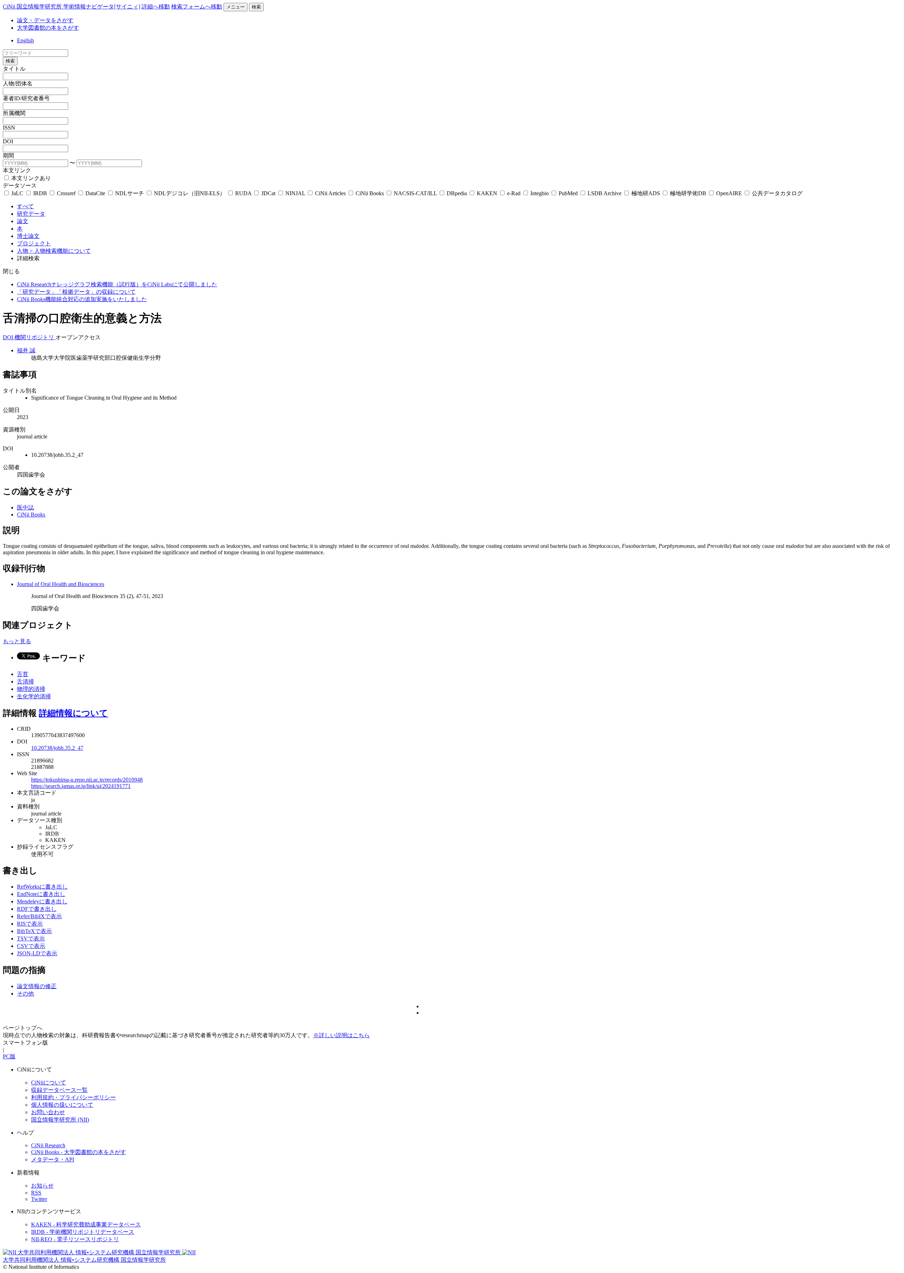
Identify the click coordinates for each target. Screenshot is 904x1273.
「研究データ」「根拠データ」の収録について (76, 292)
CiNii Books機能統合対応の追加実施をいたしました (82, 299)
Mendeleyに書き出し (42, 901)
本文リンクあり (30, 178)
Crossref (66, 193)
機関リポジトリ (34, 337)
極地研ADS (645, 193)
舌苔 (22, 674)
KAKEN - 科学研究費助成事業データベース (86, 1224)
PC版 (9, 1056)
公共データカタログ (776, 193)
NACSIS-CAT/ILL (415, 193)
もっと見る (17, 641)
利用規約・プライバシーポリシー (73, 1097)
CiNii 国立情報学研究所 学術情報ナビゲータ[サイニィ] (71, 7)
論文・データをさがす (45, 20)
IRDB (40, 193)
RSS (36, 1193)
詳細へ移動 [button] (156, 7)
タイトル (14, 69)
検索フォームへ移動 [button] (196, 7)
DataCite (95, 193)
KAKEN (487, 193)
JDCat (268, 193)
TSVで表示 (31, 939)
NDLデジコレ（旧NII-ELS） (190, 193)
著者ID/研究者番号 (26, 98)
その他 (25, 994)
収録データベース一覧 (59, 1090)
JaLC (17, 193)
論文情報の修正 (36, 986)
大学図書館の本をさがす (48, 28)
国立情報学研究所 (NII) (60, 1120)
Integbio (539, 193)
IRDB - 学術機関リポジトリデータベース (82, 1232)
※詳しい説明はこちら (341, 1035)
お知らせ (42, 1186)
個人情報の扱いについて (62, 1105)
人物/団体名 (17, 83)
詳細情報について (73, 713)
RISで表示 (30, 924)
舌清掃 (25, 682)
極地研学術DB (688, 193)
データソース (20, 186)
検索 (256, 7)
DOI (8, 141)
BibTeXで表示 (34, 931)
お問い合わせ (48, 1112)
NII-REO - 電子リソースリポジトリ (75, 1239)
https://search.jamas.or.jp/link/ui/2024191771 (81, 786)
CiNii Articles (330, 193)
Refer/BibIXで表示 (39, 916)
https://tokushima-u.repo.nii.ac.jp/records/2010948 (87, 780)
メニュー (235, 7)
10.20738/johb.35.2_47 (57, 748)
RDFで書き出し (36, 909)
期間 (8, 156)
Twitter (39, 1199)
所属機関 (14, 113)
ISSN (9, 128)
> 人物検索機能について (60, 251)
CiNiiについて (48, 1083)
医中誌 (25, 507)
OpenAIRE (729, 193)
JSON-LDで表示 (37, 953)
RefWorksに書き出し (42, 887)
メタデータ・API (52, 1160)
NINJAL (295, 193)
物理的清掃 (31, 689)
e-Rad (514, 193)
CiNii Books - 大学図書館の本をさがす (78, 1152)
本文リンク (17, 170)
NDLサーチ (129, 193)
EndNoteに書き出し (41, 894)
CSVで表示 (31, 946)
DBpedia (456, 193)
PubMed (568, 193)
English (25, 40)
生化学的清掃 (34, 696)
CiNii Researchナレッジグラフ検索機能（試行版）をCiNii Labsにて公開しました (117, 284)
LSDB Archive (604, 193)
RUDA (243, 193)
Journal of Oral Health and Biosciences (60, 584)
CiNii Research (48, 1145)
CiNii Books (369, 193)
